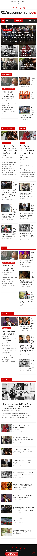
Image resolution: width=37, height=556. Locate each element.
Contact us (17, 551)
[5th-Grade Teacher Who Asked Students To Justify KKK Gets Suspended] (27, 46)
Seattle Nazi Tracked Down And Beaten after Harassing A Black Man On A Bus (9, 63)
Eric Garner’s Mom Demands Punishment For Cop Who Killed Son (27, 64)
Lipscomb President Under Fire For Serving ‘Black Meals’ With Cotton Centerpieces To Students (23, 485)
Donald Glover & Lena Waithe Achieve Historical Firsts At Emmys (23, 496)
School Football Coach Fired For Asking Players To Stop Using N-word (23, 531)
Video (4, 88)
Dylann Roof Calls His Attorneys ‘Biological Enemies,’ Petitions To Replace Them (22, 462)
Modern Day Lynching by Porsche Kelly (8, 94)
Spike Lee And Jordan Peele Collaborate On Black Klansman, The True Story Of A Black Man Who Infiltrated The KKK (27, 344)
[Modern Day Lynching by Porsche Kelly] (9, 78)
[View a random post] (34, 20)
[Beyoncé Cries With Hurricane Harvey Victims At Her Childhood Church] (24, 252)
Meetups (18, 20)
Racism (23, 143)
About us (8, 551)
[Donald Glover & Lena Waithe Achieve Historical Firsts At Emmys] (9, 318)
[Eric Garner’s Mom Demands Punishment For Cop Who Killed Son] (27, 59)
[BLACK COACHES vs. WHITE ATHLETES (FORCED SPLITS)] (24, 107)
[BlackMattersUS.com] (3, 20)
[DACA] (24, 92)
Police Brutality (7, 29)
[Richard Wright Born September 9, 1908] (24, 360)
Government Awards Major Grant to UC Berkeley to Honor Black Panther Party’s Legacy (10, 50)
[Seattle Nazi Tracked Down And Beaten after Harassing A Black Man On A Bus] (9, 59)
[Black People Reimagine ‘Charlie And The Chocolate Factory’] (24, 318)
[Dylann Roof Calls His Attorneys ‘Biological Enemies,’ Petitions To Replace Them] (24, 204)
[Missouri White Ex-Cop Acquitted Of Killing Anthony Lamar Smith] (6, 226)
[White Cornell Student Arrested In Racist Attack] (6, 518)
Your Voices (11, 88)
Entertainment (6, 328)
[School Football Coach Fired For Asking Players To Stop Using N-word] (6, 529)
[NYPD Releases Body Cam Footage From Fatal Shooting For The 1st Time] (6, 205)
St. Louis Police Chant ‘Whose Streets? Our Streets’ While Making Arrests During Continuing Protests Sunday (19, 36)
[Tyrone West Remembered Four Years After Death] (24, 292)
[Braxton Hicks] (24, 78)
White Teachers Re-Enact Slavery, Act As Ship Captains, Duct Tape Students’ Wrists (23, 474)
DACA (32, 93)
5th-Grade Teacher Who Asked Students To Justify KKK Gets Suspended (27, 50)
